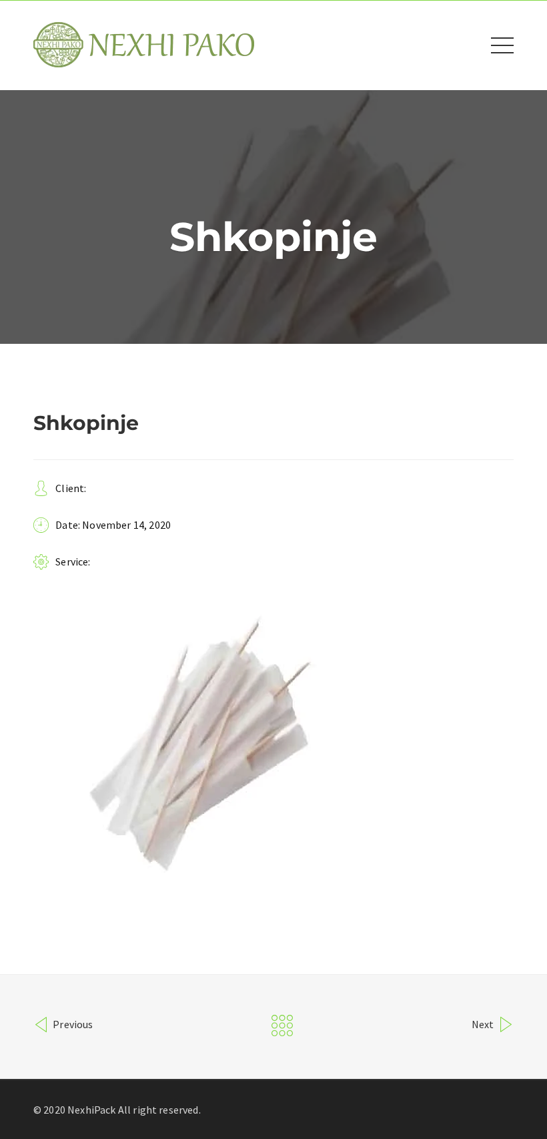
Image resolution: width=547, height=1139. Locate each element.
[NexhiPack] (143, 44)
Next (484, 1023)
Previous (72, 1023)
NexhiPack (91, 1109)
